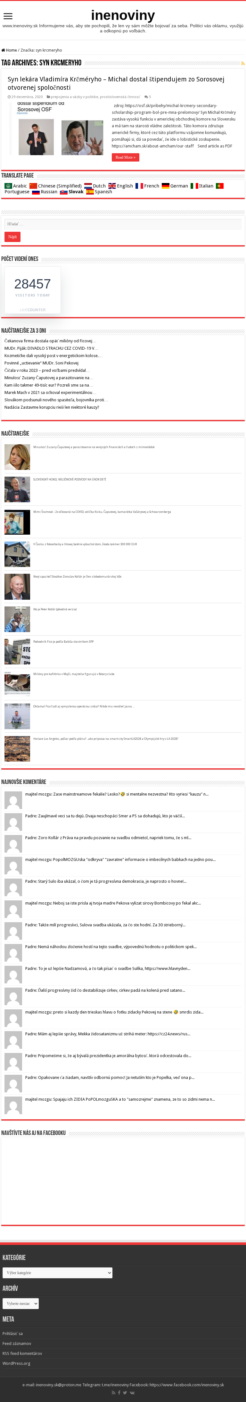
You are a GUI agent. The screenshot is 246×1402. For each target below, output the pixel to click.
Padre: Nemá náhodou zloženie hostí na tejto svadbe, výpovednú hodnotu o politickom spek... (111, 946)
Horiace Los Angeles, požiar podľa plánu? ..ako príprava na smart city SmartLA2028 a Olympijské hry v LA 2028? (105, 738)
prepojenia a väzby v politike (74, 97)
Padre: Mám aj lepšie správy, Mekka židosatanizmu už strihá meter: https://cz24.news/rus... (107, 1033)
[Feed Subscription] (243, 63)
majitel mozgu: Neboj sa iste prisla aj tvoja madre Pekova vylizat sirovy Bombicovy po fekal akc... (113, 903)
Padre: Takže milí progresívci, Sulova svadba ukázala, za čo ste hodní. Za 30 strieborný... (105, 924)
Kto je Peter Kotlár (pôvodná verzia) (55, 609)
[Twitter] (125, 1393)
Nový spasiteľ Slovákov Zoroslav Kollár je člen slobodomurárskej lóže (77, 576)
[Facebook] (119, 1393)
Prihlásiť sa (13, 1333)
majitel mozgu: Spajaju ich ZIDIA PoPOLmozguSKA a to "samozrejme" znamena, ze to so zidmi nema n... (120, 1099)
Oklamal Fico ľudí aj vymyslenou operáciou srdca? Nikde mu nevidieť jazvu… (84, 706)
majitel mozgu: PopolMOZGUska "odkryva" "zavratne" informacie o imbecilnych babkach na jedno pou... (120, 859)
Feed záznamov (17, 1343)
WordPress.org (16, 1363)
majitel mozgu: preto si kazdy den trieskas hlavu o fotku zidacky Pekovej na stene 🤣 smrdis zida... (114, 1012)
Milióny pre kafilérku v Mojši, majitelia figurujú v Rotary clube (73, 674)
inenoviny (123, 15)
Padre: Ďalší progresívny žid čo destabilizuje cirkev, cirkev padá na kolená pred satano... (105, 990)
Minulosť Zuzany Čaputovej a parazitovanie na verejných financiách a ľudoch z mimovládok (94, 447)
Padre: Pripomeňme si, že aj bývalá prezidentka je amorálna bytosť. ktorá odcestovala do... (108, 1055)
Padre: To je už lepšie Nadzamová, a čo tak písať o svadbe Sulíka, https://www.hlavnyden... (107, 968)
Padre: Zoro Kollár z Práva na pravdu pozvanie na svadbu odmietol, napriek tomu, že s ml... (108, 837)
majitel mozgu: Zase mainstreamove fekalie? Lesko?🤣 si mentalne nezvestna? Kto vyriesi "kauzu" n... (117, 794)
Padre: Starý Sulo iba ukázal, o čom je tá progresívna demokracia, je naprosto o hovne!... (105, 881)
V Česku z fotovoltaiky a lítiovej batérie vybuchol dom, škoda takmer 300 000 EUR (85, 544)
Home (11, 50)
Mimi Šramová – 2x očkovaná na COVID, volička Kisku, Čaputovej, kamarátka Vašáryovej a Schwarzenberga (102, 511)
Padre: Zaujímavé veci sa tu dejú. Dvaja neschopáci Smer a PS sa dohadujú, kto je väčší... (105, 816)
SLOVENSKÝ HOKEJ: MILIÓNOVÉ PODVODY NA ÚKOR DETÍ (69, 479)
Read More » (125, 157)
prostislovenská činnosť (120, 97)
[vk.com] (132, 1393)
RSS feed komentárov (22, 1353)
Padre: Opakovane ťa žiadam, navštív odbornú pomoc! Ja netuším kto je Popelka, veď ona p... (109, 1077)
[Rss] (113, 1393)
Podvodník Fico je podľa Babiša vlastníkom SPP (63, 641)
